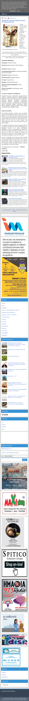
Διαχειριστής (13, 18)
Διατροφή (4, 323)
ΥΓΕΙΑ (3, 305)
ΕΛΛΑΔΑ (4, 426)
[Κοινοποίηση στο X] (5, 150)
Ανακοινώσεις (5, 326)
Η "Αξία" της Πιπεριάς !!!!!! (13, 356)
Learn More (13, 11)
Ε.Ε (2, 422)
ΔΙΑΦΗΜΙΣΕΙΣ (5, 333)
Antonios (4, 672)
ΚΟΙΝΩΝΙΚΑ (4, 307)
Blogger (24, 698)
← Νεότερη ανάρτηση (6, 210)
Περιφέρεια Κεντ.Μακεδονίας (8, 312)
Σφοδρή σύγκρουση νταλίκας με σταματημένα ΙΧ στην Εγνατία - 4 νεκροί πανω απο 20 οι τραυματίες (16, 344)
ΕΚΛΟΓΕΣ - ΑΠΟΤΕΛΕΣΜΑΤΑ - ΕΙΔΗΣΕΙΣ (10, 310)
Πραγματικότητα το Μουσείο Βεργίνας (16, 349)
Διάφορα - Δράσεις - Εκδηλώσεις (9, 314)
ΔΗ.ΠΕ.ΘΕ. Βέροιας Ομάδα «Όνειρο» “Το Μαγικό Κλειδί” (14, 21)
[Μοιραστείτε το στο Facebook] (6, 150)
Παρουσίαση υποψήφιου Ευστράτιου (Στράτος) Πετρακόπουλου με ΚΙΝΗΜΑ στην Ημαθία (16, 364)
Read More (6, 164)
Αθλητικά (4, 328)
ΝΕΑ (3, 429)
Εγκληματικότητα (6, 317)
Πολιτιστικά (4, 330)
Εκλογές (4, 424)
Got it (18, 11)
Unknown (4, 674)
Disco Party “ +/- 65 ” (12, 376)
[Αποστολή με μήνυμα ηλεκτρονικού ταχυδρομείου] (2, 150)
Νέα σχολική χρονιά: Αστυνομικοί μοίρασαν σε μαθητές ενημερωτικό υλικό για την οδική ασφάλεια (17, 169)
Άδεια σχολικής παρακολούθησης (15, 198)
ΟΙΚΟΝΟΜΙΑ (4, 335)
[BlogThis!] (4, 150)
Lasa (14, 699)
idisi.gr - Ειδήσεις (14, 698)
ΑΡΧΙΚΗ (3, 303)
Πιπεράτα (4, 319)
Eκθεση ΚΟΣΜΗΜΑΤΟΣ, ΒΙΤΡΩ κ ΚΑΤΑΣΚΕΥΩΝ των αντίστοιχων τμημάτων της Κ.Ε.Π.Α (17, 384)
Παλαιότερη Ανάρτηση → (22, 210)
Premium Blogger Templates (21, 699)
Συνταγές (4, 321)
